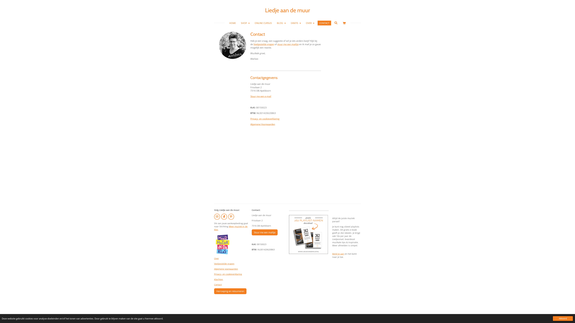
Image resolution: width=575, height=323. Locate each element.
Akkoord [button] (563, 318)
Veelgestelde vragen (264, 44)
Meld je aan (338, 253)
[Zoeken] (336, 23)
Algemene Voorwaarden (262, 124)
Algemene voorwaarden (226, 269)
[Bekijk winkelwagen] (344, 23)
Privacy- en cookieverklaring (264, 118)
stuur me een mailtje (288, 44)
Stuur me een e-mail (260, 96)
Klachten (218, 279)
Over (216, 258)
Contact (218, 284)
